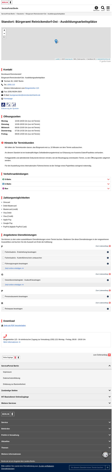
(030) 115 (11, 85)
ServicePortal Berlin (8, 14)
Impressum (7, 372)
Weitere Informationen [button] (11, 454)
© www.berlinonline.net (103, 59)
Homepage (8, 99)
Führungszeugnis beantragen (16, 264)
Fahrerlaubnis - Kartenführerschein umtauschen (23, 258)
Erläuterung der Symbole (10, 108)
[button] (56, 41)
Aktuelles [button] (5, 441)
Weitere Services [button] (8, 403)
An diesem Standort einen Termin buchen (87, 467)
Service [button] (4, 422)
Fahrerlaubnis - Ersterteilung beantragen (20, 252)
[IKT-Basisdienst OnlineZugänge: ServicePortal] (11, 357)
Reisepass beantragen (14, 309)
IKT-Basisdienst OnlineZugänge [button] (15, 397)
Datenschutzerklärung (11, 378)
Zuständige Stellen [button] (9, 390)
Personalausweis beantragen (16, 296)
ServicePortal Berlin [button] (10, 366)
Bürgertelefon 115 (32, 88)
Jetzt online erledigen (13, 268)
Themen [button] (4, 448)
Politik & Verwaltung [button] (10, 435)
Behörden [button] (5, 429)
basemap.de (69, 59)
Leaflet (57, 59)
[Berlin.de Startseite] (6, 2)
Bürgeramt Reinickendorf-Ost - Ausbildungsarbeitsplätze (45, 14)
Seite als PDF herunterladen (15, 325)
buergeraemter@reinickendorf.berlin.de (25, 95)
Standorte (20, 14)
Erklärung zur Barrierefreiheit (14, 384)
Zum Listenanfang (102, 246)
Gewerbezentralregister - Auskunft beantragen (22, 280)
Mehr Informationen (10, 342)
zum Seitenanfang (100, 355)
